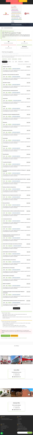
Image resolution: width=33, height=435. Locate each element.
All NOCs (9, 61)
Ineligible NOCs (27, 61)
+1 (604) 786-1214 (17, 374)
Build (16, 61)
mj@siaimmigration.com (17, 376)
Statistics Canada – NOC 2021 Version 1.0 (21, 338)
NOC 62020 (19, 59)
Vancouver (19, 421)
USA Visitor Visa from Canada (21, 427)
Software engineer (14, 59)
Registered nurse (4, 59)
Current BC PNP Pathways (5, 335)
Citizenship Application (4, 425)
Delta (2, 429)
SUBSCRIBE (29, 432)
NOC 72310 (9, 59)
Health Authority (20, 61)
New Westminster (3, 428)
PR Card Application (20, 425)
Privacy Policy (19, 418)
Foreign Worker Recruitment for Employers (6, 419)
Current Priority (4, 61)
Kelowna (2, 430)
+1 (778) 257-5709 (17, 407)
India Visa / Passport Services (5, 427)
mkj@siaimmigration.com (17, 409)
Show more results (16, 308)
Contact (13, 20)
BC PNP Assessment (14, 335)
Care (13, 61)
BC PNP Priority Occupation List (5, 418)
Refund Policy (19, 419)
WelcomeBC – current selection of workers (9, 338)
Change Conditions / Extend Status (22, 428)
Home (12, 6)
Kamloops (19, 423)
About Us (14, 6)
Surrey (19, 420)
